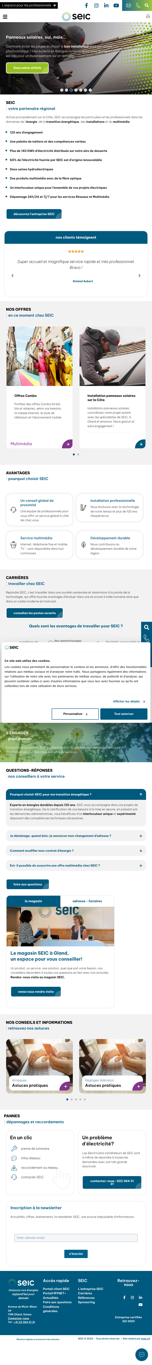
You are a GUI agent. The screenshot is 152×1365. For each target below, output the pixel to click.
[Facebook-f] (86, 6)
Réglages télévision (99, 1080)
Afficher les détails (126, 701)
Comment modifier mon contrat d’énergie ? (42, 851)
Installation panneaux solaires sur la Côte (111, 398)
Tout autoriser (124, 714)
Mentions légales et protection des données (38, 1339)
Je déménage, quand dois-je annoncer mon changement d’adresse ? (60, 836)
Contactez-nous (18, 1318)
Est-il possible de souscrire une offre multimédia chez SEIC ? (55, 865)
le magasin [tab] (33, 901)
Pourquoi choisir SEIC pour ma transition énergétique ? (50, 794)
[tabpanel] (60, 957)
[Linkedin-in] (106, 6)
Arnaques (19, 1080)
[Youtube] (116, 6)
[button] (146, 627)
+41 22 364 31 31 (24, 1322)
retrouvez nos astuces (39, 1025)
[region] (76, 58)
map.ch (145, 1338)
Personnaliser (73, 714)
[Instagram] (96, 6)
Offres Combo (25, 396)
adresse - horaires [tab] (87, 901)
